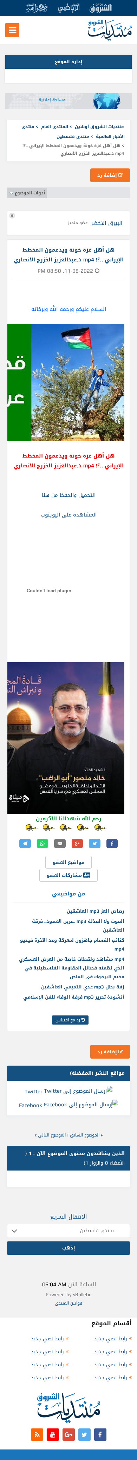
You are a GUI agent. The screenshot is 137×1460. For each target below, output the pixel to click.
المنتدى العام (54, 127)
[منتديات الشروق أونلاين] (110, 39)
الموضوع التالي (52, 1135)
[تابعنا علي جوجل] (69, 1434)
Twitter (33, 1091)
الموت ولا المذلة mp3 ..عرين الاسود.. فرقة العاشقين (78, 925)
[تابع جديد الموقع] (37, 1434)
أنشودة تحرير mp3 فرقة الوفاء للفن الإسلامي (73, 997)
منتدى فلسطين (73, 136)
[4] (103, 828)
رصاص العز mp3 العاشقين (95, 911)
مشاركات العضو (65, 875)
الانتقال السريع (68, 1216)
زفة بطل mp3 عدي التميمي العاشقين (82, 986)
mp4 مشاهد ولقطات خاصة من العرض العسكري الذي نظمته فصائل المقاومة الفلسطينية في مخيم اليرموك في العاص (71, 968)
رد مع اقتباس (68, 1020)
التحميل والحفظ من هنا (69, 495)
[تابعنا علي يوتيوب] (53, 1434)
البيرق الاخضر (107, 223)
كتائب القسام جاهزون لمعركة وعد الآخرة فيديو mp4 (72, 944)
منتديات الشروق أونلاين (99, 127)
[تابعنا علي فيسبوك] (100, 1434)
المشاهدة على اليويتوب (69, 515)
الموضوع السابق (84, 1135)
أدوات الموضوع (30, 193)
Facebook (30, 1105)
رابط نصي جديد (110, 1339)
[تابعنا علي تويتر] (84, 1434)
